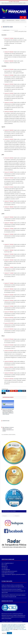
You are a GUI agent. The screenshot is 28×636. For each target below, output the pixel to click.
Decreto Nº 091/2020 (8, 323)
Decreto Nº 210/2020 (8, 177)
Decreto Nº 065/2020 (8, 350)
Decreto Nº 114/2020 (8, 267)
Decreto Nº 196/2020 (8, 201)
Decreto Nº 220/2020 (8, 158)
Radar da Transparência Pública (16, 621)
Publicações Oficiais (22, 31)
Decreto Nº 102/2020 (8, 300)
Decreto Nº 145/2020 (8, 244)
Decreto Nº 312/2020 (8, 38)
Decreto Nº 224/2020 (8, 139)
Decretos (16, 31)
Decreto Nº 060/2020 (8, 361)
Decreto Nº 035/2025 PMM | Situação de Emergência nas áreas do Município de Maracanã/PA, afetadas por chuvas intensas (8, 412)
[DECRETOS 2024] (8, 418)
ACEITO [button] (9, 633)
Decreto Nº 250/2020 (8, 111)
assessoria (10, 615)
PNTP (7, 621)
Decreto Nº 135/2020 (8, 254)
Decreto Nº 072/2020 (8, 345)
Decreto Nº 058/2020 (8, 367)
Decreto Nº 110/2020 (8, 283)
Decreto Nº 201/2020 (8, 187)
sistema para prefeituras (18, 613)
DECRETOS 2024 (6, 420)
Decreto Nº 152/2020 (8, 234)
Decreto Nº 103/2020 (8, 294)
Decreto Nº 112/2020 (8, 273)
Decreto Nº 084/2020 (8, 329)
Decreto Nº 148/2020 (8, 206)
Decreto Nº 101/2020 (8, 306)
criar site (9, 613)
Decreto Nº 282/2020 (8, 61)
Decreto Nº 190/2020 (8, 217)
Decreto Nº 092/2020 (8, 317)
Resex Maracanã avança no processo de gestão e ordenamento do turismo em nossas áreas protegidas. (14, 3)
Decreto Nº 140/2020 (8, 250)
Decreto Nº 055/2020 (8, 373)
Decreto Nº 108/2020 (8, 289)
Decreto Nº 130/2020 (8, 260)
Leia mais (15, 629)
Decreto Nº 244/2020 (8, 130)
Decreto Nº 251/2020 (8, 102)
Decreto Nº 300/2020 (8, 51)
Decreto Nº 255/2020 (8, 69)
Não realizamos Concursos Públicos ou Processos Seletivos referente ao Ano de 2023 (8, 429)
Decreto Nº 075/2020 (8, 339)
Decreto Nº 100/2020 (8, 311)
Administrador (6, 30)
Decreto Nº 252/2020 (8, 93)
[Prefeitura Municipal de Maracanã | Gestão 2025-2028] (14, 10)
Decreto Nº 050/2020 (8, 378)
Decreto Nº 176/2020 (8, 222)
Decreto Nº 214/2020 (8, 172)
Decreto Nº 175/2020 (8, 228)
